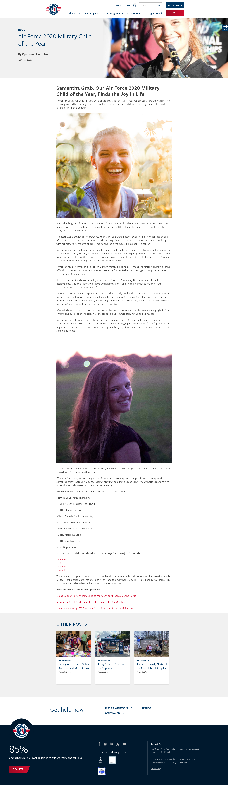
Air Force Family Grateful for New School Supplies (152, 666)
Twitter (60, 563)
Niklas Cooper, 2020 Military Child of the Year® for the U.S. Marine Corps (96, 595)
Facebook (61, 559)
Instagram (61, 566)
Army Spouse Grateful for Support (111, 666)
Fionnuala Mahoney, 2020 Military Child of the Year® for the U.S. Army (94, 608)
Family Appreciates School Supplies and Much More (75, 666)
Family (112, 713)
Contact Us (156, 743)
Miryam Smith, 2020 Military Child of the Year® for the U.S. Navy (91, 602)
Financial (116, 708)
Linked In (61, 570)
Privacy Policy (156, 768)
